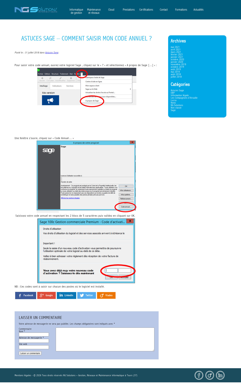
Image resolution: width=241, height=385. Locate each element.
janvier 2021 (177, 56)
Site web (23, 344)
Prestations (129, 9)
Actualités (199, 9)
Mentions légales (23, 375)
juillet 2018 (176, 76)
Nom (22, 331)
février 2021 (177, 54)
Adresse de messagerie (31, 337)
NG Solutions (36, 9)
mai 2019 (175, 71)
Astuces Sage (177, 90)
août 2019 (176, 69)
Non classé (176, 107)
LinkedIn (220, 375)
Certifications (146, 9)
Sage (173, 110)
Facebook (199, 375)
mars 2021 (176, 52)
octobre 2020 (177, 59)
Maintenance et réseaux (94, 11)
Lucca (174, 100)
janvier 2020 (177, 61)
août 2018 (176, 74)
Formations (181, 9)
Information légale (180, 95)
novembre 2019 (178, 64)
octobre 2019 (177, 66)
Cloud (111, 9)
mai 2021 (175, 47)
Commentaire (25, 329)
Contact (164, 9)
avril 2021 (176, 49)
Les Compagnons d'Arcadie (184, 97)
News (173, 102)
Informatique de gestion (76, 11)
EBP (173, 92)
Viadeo (209, 375)
